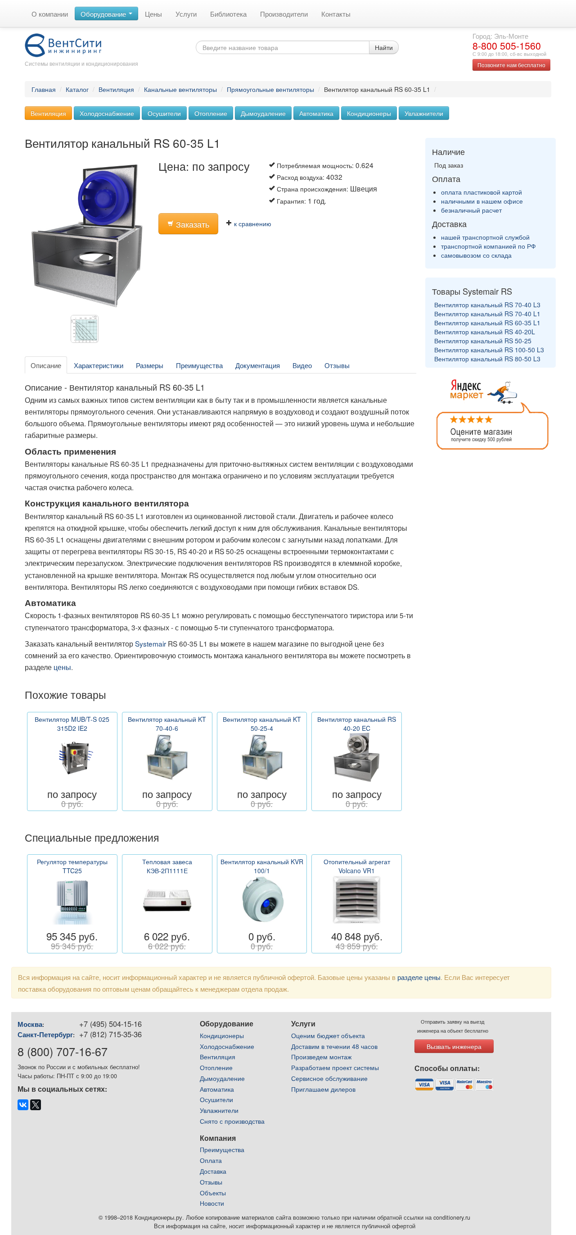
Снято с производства (232, 1121)
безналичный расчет (471, 209)
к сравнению (251, 223)
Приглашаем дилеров (323, 1089)
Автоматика (316, 113)
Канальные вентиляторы (180, 89)
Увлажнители (424, 113)
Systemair (150, 643)
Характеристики (98, 365)
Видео (302, 365)
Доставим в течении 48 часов (334, 1046)
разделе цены (419, 977)
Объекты (213, 1192)
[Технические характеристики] (87, 331)
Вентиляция (116, 89)
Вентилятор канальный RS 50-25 (482, 340)
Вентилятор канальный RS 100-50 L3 (489, 349)
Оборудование (104, 13)
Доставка (213, 1171)
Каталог (77, 89)
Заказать (191, 224)
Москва (30, 1024)
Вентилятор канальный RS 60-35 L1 (487, 322)
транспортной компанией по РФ (488, 246)
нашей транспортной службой (485, 237)
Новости (212, 1203)
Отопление (210, 113)
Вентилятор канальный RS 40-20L (484, 331)
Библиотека (228, 13)
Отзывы (337, 365)
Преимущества (199, 365)
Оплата (211, 1160)
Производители (284, 13)
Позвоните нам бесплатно (511, 64)
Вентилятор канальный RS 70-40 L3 (487, 304)
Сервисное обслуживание (329, 1078)
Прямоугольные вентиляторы (270, 89)
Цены (153, 13)
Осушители (164, 113)
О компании (50, 13)
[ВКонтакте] (23, 1104)
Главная (44, 89)
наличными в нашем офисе (482, 200)
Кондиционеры (369, 113)
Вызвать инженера (454, 1046)
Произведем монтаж (321, 1056)
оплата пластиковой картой (481, 191)
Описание (46, 365)
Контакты (336, 13)
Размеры (149, 365)
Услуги (186, 13)
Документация (257, 365)
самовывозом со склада (476, 255)
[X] (35, 1104)
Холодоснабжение (107, 113)
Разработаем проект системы (335, 1067)
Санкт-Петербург (45, 1034)
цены (62, 667)
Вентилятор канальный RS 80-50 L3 (487, 358)
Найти (384, 47)
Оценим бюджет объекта (328, 1035)
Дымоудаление (263, 113)
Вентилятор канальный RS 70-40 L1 (487, 313)
